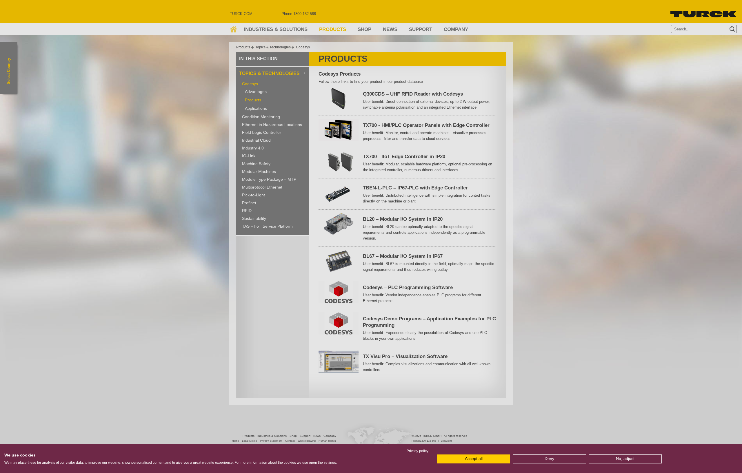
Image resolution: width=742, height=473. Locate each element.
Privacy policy (417, 451)
